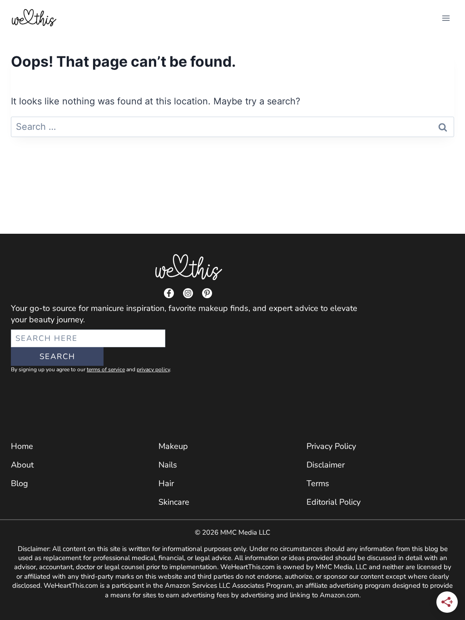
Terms (318, 483)
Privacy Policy (331, 446)
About (22, 464)
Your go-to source (43, 308)
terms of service (106, 369)
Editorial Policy (334, 502)
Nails (167, 464)
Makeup (173, 446)
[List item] (169, 293)
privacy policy (153, 369)
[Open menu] (445, 18)
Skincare (173, 502)
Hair (166, 483)
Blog (19, 483)
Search (57, 356)
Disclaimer (326, 464)
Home (22, 446)
